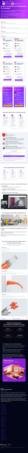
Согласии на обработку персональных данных (9, 160)
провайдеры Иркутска (3, 414)
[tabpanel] (14, 225)
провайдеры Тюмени (3, 435)
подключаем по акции (7, 56)
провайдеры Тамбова (3, 431)
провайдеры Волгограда (3, 409)
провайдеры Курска (3, 420)
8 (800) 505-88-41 (8, 4)
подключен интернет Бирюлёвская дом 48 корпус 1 (17, 319)
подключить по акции (7, 105)
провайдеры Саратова (3, 425)
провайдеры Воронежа (3, 410)
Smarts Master (10, 445)
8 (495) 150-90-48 (17, 4)
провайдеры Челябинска (3, 439)
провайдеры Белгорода (3, 405)
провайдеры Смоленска (3, 430)
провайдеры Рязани (3, 424)
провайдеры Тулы (3, 434)
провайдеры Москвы (3, 404)
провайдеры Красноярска (4, 419)
